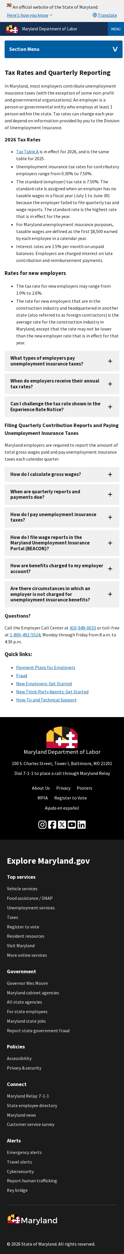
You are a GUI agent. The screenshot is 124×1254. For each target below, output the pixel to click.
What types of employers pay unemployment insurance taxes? (46, 361)
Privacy (63, 788)
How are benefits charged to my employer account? (56, 568)
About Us (41, 788)
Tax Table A (27, 151)
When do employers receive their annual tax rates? (54, 383)
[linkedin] (82, 825)
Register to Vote (70, 798)
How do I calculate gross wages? (45, 474)
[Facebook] (52, 825)
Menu (116, 29)
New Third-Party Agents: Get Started (52, 692)
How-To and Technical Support (46, 700)
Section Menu (24, 49)
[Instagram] (42, 825)
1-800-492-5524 (25, 635)
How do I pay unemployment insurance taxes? (53, 517)
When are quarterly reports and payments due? (45, 494)
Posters (84, 788)
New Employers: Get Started (44, 683)
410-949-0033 (82, 628)
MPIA (42, 798)
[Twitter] (62, 825)
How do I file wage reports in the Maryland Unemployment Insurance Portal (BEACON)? (50, 543)
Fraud (21, 675)
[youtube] (72, 825)
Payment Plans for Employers (45, 667)
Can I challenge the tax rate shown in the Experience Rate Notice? (55, 406)
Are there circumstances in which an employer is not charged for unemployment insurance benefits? (50, 594)
